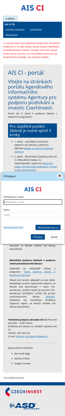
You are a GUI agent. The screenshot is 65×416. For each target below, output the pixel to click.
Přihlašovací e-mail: (13, 196)
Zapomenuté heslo (13, 227)
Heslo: (6, 209)
